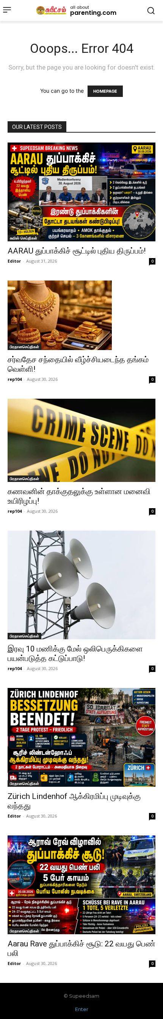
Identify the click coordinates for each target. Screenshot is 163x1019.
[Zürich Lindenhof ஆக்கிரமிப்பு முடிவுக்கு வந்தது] (81, 737)
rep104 (15, 379)
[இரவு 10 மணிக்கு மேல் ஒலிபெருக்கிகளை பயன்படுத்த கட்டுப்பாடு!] (81, 585)
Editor (14, 261)
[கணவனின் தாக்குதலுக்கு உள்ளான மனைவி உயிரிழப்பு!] (81, 440)
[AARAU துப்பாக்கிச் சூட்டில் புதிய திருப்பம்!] (81, 192)
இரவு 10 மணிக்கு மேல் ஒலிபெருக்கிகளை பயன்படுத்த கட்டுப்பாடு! (75, 653)
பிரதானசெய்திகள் (24, 346)
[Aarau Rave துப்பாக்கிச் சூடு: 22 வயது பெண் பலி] (81, 884)
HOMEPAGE (105, 91)
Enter (81, 1009)
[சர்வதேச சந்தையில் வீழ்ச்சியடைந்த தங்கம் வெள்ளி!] (81, 315)
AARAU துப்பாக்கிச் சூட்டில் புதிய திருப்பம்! (77, 250)
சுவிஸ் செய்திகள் (23, 238)
